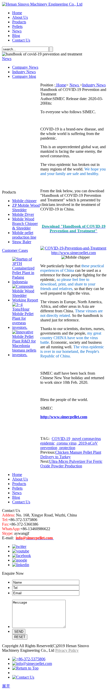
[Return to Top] (25, 668)
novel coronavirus (86, 438)
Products (19, 22)
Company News (25, 67)
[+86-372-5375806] (28, 659)
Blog (16, 35)
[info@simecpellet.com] (32, 663)
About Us (20, 17)
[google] (19, 560)
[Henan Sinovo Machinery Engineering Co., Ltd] (42, 4)
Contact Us (21, 40)
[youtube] (20, 551)
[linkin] (20, 565)
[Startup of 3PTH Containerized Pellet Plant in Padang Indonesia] (26, 282)
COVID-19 (61, 438)
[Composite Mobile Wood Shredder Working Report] (26, 300)
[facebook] (21, 555)
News (17, 31)
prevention (48, 448)
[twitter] (19, 546)
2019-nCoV (88, 443)
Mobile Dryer (23, 214)
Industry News (24, 72)
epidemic (47, 443)
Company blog (24, 76)
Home (17, 13)
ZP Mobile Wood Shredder (26, 207)
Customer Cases (15, 250)
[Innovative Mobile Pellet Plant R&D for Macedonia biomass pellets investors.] (26, 355)
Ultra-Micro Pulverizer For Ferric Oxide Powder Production (71, 463)
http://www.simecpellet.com (63, 417)
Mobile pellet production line (24, 235)
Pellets (17, 26)
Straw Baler (21, 242)
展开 (6, 686)
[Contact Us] (23, 677)
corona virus (66, 443)
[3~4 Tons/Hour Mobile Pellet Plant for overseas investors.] (26, 327)
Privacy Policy (67, 650)
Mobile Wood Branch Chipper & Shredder (25, 223)
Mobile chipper (24, 201)
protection (66, 448)
